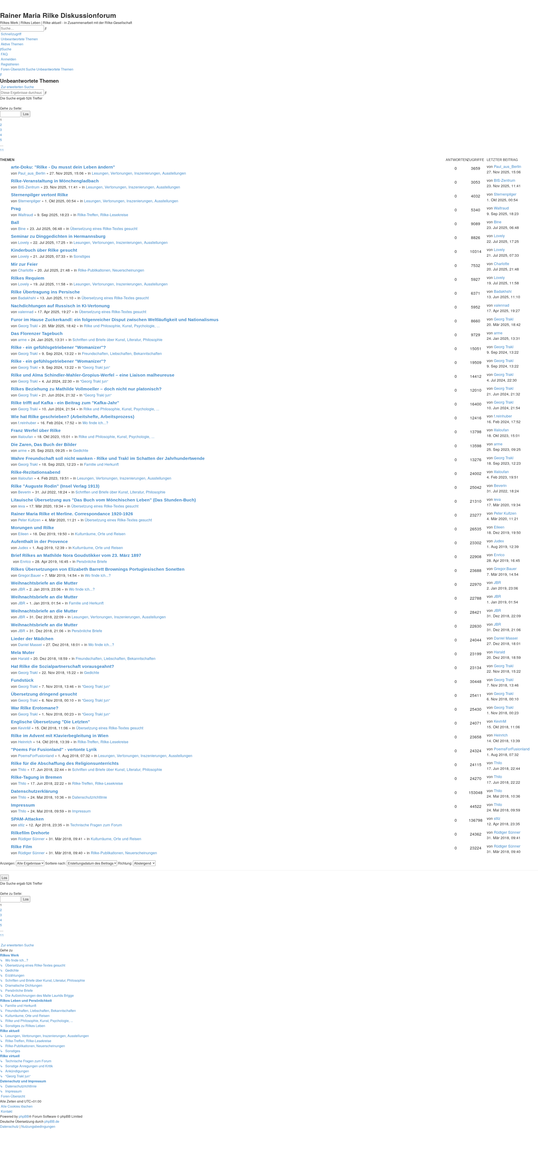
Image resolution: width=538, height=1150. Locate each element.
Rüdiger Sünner (31, 838)
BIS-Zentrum (29, 187)
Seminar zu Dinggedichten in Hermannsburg (58, 236)
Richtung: (125, 863)
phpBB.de (51, 1121)
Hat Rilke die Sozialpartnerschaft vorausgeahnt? (62, 666)
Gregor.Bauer (29, 575)
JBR (21, 589)
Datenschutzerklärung (34, 791)
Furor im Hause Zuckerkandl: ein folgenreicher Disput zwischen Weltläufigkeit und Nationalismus (115, 319)
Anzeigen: (8, 863)
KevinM (24, 727)
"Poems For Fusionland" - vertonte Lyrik (54, 749)
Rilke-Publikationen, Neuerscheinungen (111, 270)
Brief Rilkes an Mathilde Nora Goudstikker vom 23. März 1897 (76, 555)
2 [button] (1, 124)
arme (22, 339)
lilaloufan (25, 436)
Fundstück (22, 680)
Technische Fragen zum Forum (96, 824)
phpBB (24, 1116)
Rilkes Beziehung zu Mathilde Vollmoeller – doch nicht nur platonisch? (86, 388)
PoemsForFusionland (36, 755)
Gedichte (80, 450)
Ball (15, 222)
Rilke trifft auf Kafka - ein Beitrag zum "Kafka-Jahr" (65, 402)
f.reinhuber (27, 422)
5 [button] (1, 139)
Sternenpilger (29, 200)
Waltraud (25, 214)
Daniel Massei (30, 644)
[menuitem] (19, 39)
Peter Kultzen (29, 519)
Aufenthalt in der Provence (39, 541)
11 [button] (2, 149)
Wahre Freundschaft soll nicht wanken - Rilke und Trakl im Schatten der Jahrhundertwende (108, 458)
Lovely (23, 242)
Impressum (23, 805)
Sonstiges (82, 256)
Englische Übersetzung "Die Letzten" (50, 721)
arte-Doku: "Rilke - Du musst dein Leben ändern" (63, 167)
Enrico (25, 561)
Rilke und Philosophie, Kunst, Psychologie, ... (122, 325)
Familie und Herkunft (101, 464)
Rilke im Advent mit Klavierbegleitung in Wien (59, 735)
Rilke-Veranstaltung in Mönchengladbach (55, 180)
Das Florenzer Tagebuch (37, 333)
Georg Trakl (28, 325)
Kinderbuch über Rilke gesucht (44, 250)
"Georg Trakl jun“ (96, 367)
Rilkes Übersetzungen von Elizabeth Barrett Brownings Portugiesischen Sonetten (98, 569)
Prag (16, 208)
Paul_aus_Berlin (31, 173)
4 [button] (1, 134)
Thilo (22, 769)
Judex (23, 547)
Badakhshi (27, 297)
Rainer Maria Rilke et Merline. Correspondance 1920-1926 (72, 513)
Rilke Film (21, 846)
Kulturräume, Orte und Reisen (100, 533)
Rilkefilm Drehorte (30, 832)
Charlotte (25, 270)
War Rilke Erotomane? (34, 707)
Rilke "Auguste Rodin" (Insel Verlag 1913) (55, 486)
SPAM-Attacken (27, 818)
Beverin (24, 492)
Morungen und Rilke (32, 527)
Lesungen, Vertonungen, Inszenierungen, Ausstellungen (139, 173)
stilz (21, 824)
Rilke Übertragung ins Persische (45, 291)
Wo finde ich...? (95, 422)
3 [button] (1, 129)
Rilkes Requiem (27, 278)
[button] (0, 103)
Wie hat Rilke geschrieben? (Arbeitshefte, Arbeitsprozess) (72, 416)
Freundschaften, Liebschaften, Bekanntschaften (122, 353)
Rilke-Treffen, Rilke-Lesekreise (102, 214)
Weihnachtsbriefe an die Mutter (44, 583)
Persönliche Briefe (91, 561)
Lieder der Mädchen (32, 638)
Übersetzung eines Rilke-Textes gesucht (103, 228)
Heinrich (25, 741)
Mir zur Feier (24, 264)
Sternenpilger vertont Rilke (39, 194)
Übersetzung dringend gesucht (44, 694)
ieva (21, 506)
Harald (23, 658)
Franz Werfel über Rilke (36, 430)
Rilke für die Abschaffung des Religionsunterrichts (65, 763)
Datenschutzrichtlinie (89, 797)
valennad (25, 311)
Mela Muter (22, 652)
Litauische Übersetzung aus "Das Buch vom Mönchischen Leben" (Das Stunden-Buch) (103, 499)
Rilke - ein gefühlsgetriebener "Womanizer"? (58, 347)
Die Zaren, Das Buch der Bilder (43, 444)
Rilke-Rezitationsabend (35, 472)
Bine (22, 228)
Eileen (23, 533)
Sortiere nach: (56, 863)
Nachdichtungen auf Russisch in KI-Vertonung (60, 305)
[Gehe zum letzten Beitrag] (522, 166)
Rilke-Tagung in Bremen (36, 777)
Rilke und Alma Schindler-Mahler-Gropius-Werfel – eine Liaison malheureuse (92, 375)
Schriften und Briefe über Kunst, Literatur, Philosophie (117, 339)
